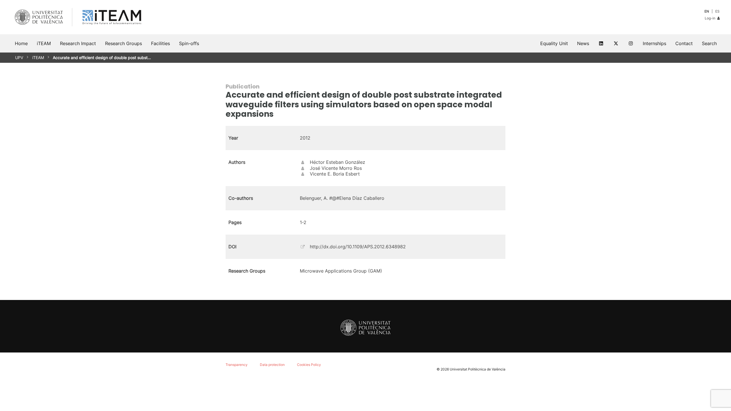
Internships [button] (654, 43)
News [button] (583, 43)
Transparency (237, 364)
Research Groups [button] (123, 43)
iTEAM (38, 57)
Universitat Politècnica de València (477, 369)
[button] (709, 43)
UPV (19, 57)
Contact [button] (684, 43)
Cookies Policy (309, 364)
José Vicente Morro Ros (336, 168)
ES (717, 11)
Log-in (710, 18)
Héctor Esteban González (337, 162)
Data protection (272, 364)
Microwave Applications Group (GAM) (341, 271)
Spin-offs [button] (189, 43)
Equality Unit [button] (554, 43)
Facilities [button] (160, 43)
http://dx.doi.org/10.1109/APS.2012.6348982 (358, 246)
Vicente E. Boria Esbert (335, 174)
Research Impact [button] (78, 43)
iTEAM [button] (44, 43)
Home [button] (21, 43)
